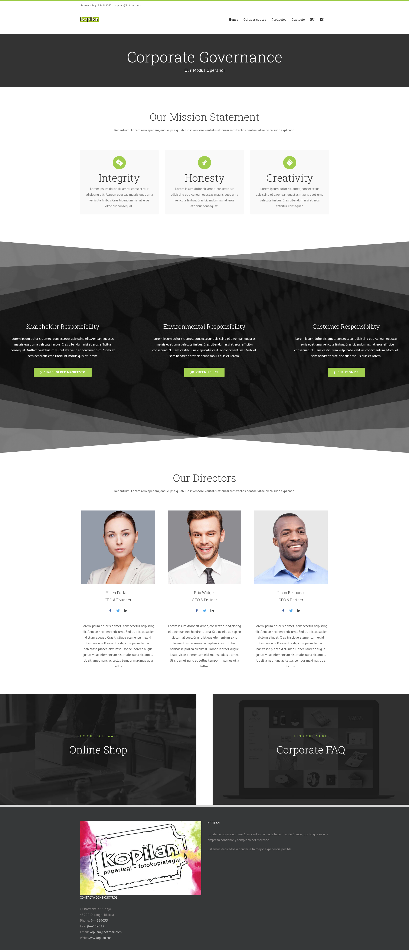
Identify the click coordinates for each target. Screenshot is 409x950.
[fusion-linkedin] (125, 610)
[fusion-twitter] (118, 610)
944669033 (99, 920)
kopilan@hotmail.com (128, 5)
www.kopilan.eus (99, 938)
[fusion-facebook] (110, 610)
